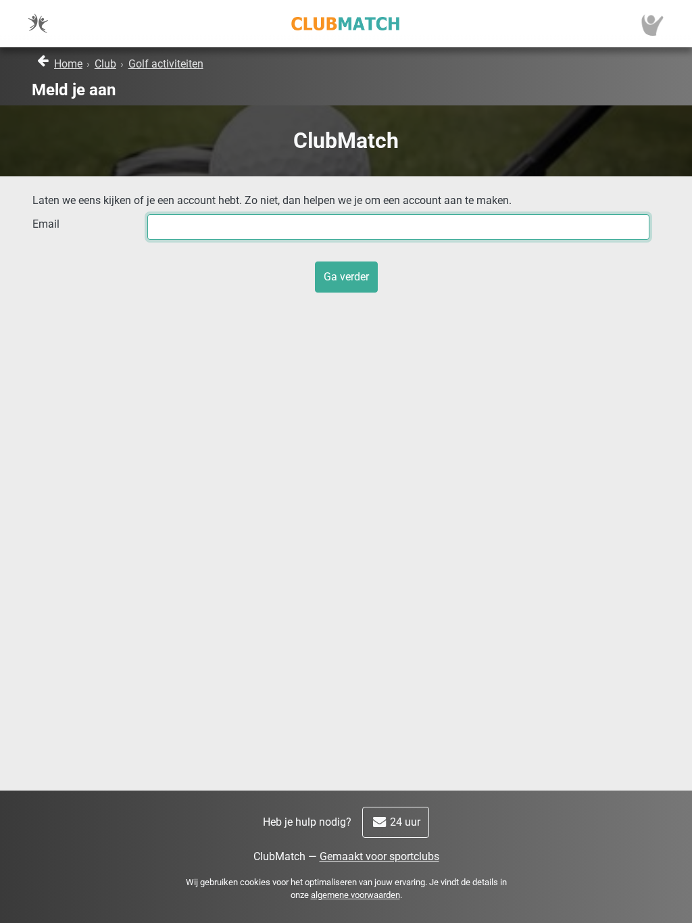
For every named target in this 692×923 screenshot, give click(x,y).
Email (45, 224)
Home (68, 63)
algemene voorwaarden (355, 895)
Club (105, 63)
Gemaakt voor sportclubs (379, 856)
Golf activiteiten (165, 63)
